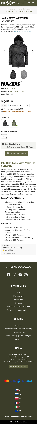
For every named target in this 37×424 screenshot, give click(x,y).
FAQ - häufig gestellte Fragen (18, 336)
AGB (18, 292)
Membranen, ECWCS (17, 91)
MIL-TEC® (11, 88)
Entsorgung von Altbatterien (18, 310)
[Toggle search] (18, 3)
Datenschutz (18, 296)
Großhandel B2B (18, 332)
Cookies (18, 303)
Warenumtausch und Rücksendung (18, 329)
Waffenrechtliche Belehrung (18, 306)
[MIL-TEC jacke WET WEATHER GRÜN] (14, 123)
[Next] (32, 51)
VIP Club (18, 339)
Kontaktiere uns (20, 366)
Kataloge (18, 325)
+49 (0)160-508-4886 (19, 267)
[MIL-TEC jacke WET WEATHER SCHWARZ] (5, 123)
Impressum (18, 299)
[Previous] (4, 51)
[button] (23, 3)
